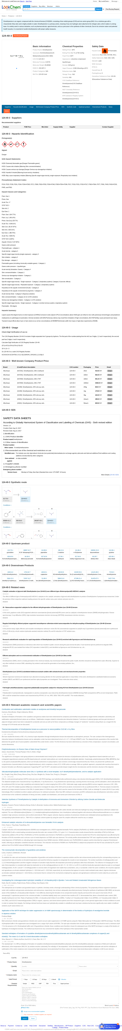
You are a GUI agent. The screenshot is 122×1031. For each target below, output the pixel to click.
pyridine (111, 551)
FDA (47, 983)
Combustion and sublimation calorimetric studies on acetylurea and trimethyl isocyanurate (34, 709)
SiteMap (50, 1026)
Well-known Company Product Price (47, 107)
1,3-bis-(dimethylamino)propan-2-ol (64, 579)
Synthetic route (71, 107)
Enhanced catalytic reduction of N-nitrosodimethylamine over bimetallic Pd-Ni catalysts (32, 822)
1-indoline (61, 551)
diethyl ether (95, 558)
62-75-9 (5, 498)
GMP (40, 983)
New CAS (90, 1026)
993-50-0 (19, 520)
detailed (5, 602)
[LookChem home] (11, 7)
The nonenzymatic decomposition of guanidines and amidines (24, 850)
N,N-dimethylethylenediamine (62, 573)
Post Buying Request (20, 35)
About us (3, 1026)
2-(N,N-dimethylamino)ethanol (12, 573)
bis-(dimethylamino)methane (45, 579)
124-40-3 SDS (114, 475)
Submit (25, 1018)
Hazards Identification (20, 107)
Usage (31, 107)
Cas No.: (14, 957)
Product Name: (12, 962)
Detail (110, 371)
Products (26, 6)
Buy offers (42, 6)
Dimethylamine (47, 50)
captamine (44, 573)
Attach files (25, 1007)
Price (54, 983)
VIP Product (69, 1026)
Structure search (50, 6)
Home (95, 1)
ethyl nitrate (111, 558)
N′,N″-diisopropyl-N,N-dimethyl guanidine (32, 551)
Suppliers (34, 6)
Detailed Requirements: (12, 984)
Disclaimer (42, 1026)
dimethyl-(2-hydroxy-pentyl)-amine (13, 579)
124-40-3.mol (43, 74)
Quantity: (14, 966)
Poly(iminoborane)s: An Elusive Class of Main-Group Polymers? (24, 749)
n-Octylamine (78, 551)
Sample (25, 983)
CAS (84, 1026)
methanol (61, 558)
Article (58, 6)
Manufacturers (59, 1026)
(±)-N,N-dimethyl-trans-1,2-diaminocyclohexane (85, 579)
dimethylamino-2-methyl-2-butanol (30, 579)
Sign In (22, 1)
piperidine (44, 551)
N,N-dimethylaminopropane (11, 558)
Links (26, 1026)
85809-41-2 (7, 520)
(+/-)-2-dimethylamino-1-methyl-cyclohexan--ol (102, 579)
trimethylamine (111, 573)
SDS (62, 107)
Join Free (29, 1)
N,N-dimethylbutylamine (44, 558)
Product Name (63, 1027)
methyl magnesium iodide (78, 558)
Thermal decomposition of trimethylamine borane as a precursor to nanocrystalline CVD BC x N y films (38, 729)
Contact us (18, 1026)
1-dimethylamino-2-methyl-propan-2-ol (99, 573)
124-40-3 (41, 59)
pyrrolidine (10, 551)
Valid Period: (13, 979)
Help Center (33, 1026)
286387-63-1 (38, 520)
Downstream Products (99, 107)
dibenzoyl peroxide (27, 558)
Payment (11, 1026)
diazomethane (94, 551)
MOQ (32, 983)
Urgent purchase (64, 983)
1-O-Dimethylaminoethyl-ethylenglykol (31, 573)
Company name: (12, 975)
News (110, 107)
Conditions (6, 505)
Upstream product (84, 107)
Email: (15, 970)
